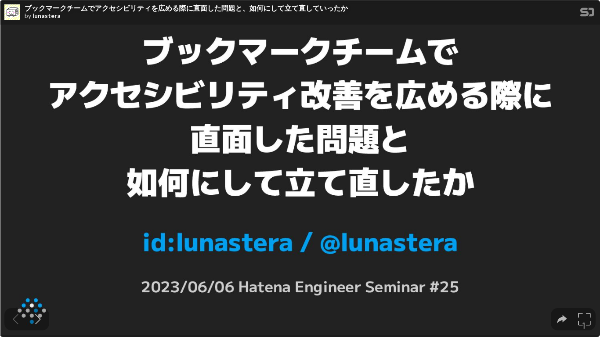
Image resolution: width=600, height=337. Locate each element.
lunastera (47, 16)
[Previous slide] (15, 319)
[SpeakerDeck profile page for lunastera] (12, 12)
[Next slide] (38, 319)
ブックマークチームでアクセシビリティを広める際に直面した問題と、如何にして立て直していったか (186, 7)
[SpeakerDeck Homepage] (587, 14)
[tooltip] (562, 319)
